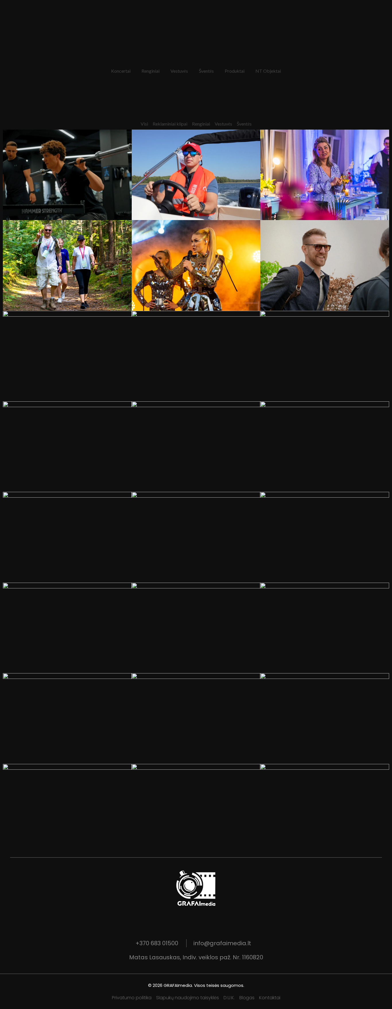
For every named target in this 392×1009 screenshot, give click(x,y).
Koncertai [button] (121, 71)
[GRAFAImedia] (196, 889)
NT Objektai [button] (268, 71)
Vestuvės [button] (179, 71)
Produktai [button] (234, 71)
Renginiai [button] (150, 71)
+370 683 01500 (156, 943)
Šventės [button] (206, 71)
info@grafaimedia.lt (222, 943)
